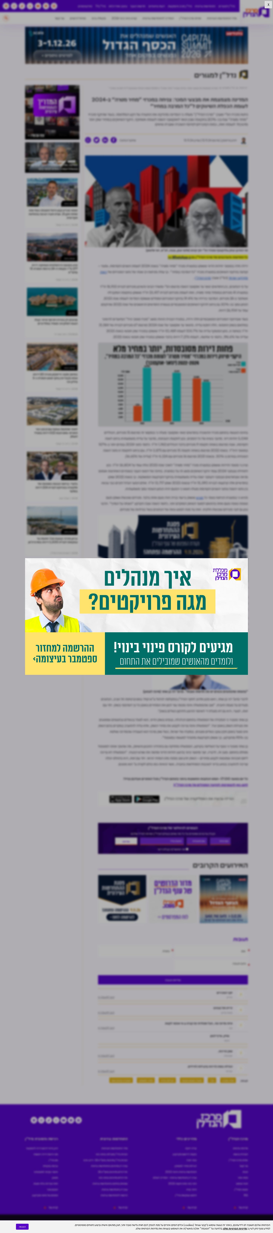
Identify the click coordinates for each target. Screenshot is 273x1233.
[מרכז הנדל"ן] (256, 12)
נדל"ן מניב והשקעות (180, 6)
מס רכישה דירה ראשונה (45, 1154)
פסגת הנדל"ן (241, 1189)
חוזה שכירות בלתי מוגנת (45, 1183)
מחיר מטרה (228, 1080)
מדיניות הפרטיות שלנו (235, 1228)
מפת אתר (243, 1177)
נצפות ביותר (69, 203)
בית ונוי (72, 312)
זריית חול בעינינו (223, 1008)
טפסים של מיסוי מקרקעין (45, 1195)
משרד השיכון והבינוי (192, 1080)
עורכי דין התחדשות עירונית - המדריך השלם (175, 1177)
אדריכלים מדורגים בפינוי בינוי (113, 1177)
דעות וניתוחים (157, 6)
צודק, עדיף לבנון (219, 1036)
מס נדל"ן (53, 1160)
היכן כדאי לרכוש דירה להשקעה (42, 1148)
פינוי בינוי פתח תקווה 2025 (182, 1183)
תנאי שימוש (242, 1183)
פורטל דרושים (78, 18)
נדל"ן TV (100, 6)
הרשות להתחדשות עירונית (114, 1195)
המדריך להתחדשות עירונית (158, 18)
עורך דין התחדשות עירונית (115, 1189)
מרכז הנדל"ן (203, 277)
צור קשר (59, 18)
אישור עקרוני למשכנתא (46, 1172)
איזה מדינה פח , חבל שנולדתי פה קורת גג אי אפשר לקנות (199, 1023)
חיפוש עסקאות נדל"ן (186, 1195)
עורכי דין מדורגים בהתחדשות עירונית (109, 1166)
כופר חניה (191, 1160)
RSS (246, 1195)
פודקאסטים (85, 6)
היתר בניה (191, 1189)
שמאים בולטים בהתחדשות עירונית (110, 1183)
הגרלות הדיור (167, 1080)
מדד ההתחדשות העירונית (222, 18)
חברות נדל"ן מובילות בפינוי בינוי (112, 1154)
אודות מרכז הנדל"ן (190, 18)
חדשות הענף (137, 6)
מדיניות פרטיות (240, 1148)
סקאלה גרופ (99, 18)
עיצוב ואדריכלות (118, 6)
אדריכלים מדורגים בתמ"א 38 (113, 1172)
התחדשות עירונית (205, 6)
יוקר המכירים (225, 992)
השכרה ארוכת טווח (121, 1080)
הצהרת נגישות (240, 1154)
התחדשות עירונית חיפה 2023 (181, 1172)
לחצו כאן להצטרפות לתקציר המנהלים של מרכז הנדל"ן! (210, 784)
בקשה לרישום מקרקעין (185, 1154)
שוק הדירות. (225, 1051)
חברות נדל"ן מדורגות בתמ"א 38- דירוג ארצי (105, 1160)
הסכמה (22, 1226)
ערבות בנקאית (50, 1166)
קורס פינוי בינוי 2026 (124, 18)
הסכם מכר (52, 1189)
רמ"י (212, 1080)
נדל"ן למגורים (227, 6)
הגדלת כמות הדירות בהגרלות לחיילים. (210, 1066)
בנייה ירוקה (191, 1148)
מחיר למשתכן (146, 1080)
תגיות (245, 1172)
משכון (55, 1177)
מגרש (199, 497)
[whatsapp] (88, 140)
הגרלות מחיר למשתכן (186, 1166)
